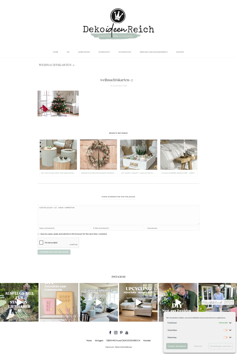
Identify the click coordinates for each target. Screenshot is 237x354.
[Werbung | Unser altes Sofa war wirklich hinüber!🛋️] (138, 302)
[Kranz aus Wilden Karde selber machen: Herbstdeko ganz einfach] (98, 155)
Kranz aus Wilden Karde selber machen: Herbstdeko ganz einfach (99, 173)
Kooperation (125, 52)
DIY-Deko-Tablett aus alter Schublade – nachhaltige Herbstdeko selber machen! (139, 173)
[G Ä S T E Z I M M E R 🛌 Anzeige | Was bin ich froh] (98, 302)
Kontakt (180, 52)
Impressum (109, 347)
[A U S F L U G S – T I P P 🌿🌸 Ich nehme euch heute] (19, 302)
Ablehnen (198, 346)
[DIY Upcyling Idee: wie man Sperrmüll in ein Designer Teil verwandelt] (58, 155)
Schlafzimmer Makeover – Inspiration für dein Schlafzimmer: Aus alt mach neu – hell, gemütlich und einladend (179, 173)
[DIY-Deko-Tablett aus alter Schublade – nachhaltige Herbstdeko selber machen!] (138, 155)
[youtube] (126, 333)
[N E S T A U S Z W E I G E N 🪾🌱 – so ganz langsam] (178, 302)
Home (55, 52)
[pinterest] (121, 333)
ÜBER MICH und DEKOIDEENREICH (154, 52)
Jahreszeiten (84, 52)
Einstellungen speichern (220, 346)
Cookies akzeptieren (177, 346)
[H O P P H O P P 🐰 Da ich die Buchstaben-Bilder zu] (59, 302)
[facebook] (110, 333)
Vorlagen (99, 340)
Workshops (104, 52)
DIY (68, 52)
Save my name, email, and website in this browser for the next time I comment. (73, 234)
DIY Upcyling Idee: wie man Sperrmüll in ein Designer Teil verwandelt (59, 173)
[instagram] (115, 333)
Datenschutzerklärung (123, 347)
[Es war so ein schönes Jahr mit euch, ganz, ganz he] (217, 302)
